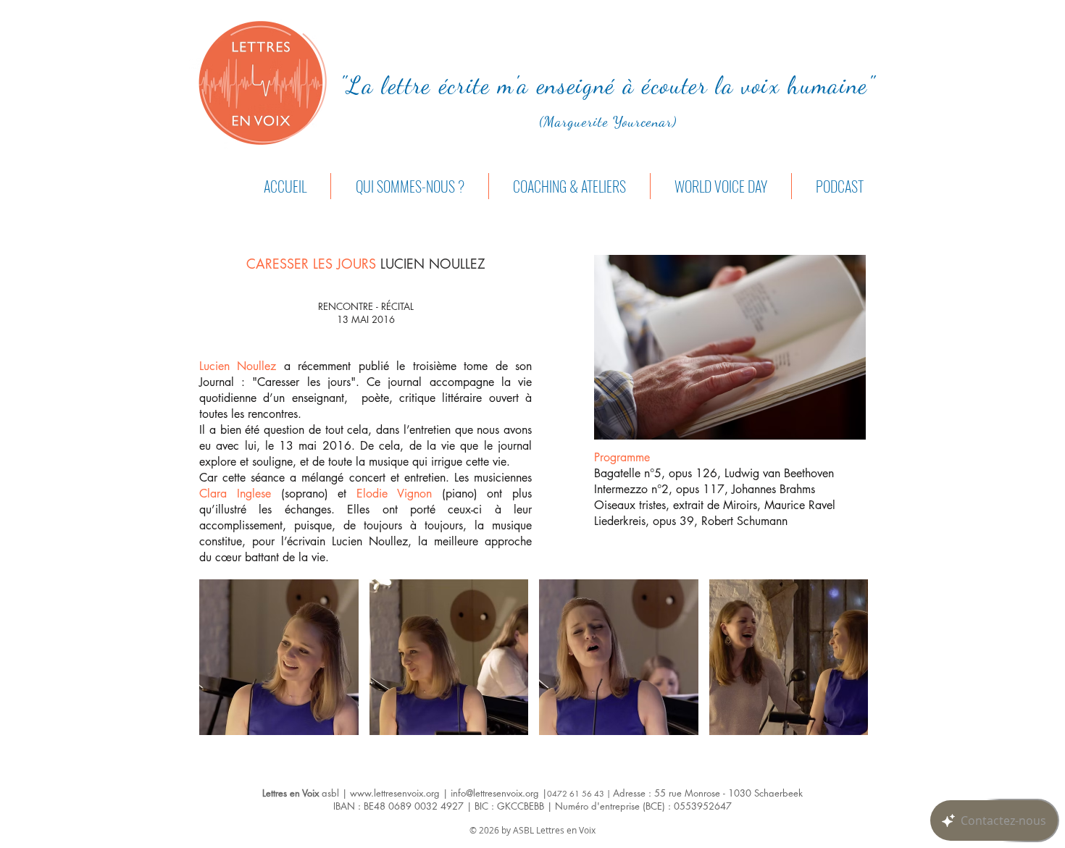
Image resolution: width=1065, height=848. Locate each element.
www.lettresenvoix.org (395, 792)
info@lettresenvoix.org (495, 792)
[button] (279, 657)
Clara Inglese (235, 493)
